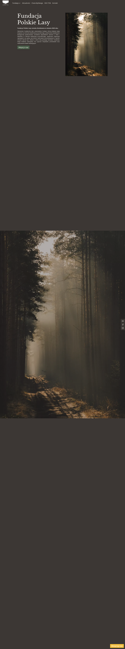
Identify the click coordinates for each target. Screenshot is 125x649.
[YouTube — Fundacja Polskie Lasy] (122, 321)
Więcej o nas (23, 47)
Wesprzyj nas (117, 646)
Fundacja (15, 3)
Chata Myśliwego (37, 3)
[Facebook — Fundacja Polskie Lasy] (122, 324)
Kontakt (55, 3)
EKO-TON (47, 3)
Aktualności (26, 3)
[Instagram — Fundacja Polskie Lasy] (122, 328)
